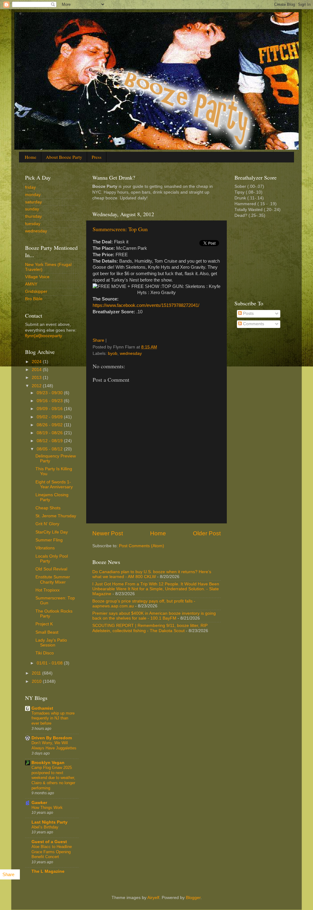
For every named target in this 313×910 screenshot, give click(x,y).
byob (112, 353)
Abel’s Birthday (44, 827)
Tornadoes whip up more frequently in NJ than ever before (53, 718)
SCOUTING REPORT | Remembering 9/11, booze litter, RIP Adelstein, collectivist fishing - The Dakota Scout (150, 628)
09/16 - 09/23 (50, 401)
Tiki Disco (44, 653)
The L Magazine (47, 871)
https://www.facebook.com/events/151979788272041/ (146, 305)
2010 (37, 681)
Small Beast (46, 632)
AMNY (31, 284)
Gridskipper (36, 291)
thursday (33, 216)
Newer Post (107, 533)
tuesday (32, 223)
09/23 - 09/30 (50, 393)
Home (30, 157)
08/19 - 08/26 (50, 433)
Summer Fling (49, 540)
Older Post (207, 533)
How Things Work (47, 807)
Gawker (39, 802)
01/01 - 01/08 (50, 663)
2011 (37, 673)
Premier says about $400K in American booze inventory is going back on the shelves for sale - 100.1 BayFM (154, 616)
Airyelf (153, 897)
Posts (248, 313)
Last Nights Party (49, 822)
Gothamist (42, 708)
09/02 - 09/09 (50, 417)
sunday (32, 209)
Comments (253, 324)
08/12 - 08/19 (50, 441)
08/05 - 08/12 (50, 449)
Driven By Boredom (51, 738)
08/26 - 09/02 (50, 425)
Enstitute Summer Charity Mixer (52, 579)
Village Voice (37, 277)
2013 (37, 377)
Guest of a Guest (49, 841)
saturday (33, 202)
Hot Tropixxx (47, 590)
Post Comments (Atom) (141, 546)
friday (30, 187)
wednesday (131, 353)
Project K (44, 624)
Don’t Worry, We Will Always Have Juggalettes (53, 745)
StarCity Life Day (51, 532)
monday (33, 194)
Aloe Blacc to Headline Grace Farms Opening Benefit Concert (51, 851)
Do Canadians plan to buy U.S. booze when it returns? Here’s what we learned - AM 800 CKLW (151, 574)
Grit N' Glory (47, 524)
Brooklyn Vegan (47, 762)
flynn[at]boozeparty (43, 335)
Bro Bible (33, 299)
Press (96, 157)
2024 (37, 361)
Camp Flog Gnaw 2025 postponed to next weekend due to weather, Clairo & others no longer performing (53, 777)
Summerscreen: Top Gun (120, 229)
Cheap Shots (48, 508)
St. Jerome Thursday (55, 516)
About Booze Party (64, 157)
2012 (37, 386)
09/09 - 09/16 (50, 408)
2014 (37, 369)
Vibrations (45, 548)
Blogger (193, 897)
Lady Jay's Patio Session (51, 642)
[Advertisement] (265, 258)
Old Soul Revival (51, 569)
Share (98, 340)
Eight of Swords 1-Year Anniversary (54, 484)
